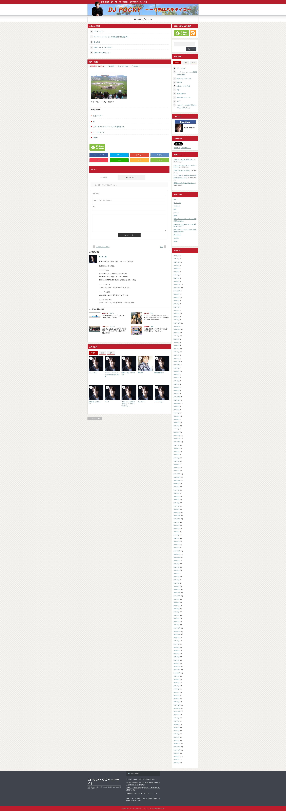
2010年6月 (177, 608)
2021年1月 (177, 255)
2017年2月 (177, 355)
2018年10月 (177, 291)
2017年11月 (177, 326)
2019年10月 (177, 262)
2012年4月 (177, 538)
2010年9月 (177, 599)
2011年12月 (177, 551)
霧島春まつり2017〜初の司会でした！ (184, 183)
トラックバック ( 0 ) (131, 177)
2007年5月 (177, 727)
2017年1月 (177, 358)
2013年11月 (177, 477)
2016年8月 (177, 371)
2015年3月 (177, 426)
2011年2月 (177, 583)
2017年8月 (177, 336)
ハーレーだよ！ (159, 402)
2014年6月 (177, 454)
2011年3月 (177, 580)
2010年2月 (177, 621)
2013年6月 (177, 493)
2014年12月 (177, 435)
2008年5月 (177, 689)
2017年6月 (177, 342)
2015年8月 (177, 409)
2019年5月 (177, 271)
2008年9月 (177, 676)
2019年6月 (177, 268)
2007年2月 (177, 737)
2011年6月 (177, 570)
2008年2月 (177, 698)
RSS (140, 160)
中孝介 (95, 137)
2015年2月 (177, 429)
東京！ (179, 90)
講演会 (175, 215)
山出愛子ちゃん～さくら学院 (182, 170)
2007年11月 (177, 708)
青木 (161, 247)
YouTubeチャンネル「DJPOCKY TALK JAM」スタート (141, 779)
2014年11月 (177, 438)
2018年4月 (177, 310)
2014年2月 (177, 467)
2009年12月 (177, 628)
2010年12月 (177, 589)
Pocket (99, 160)
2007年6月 (177, 724)
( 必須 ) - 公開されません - (102, 200)
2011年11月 (177, 554)
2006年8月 (177, 756)
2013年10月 (177, 480)
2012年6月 (177, 531)
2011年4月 (177, 576)
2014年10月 (177, 442)
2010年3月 (177, 618)
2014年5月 (177, 458)
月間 (110, 353)
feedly (160, 160)
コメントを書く (124, 66)
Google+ (140, 155)
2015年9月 (177, 406)
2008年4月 (177, 692)
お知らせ (111, 313)
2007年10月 (177, 711)
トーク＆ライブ (98, 132)
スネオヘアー (98, 116)
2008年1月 (177, 702)
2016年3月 (177, 387)
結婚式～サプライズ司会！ (103, 47)
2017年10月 (177, 329)
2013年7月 (177, 490)
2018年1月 (177, 320)
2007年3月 (177, 734)
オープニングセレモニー (102, 246)
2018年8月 (177, 297)
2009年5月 (177, 650)
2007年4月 (177, 730)
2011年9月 (177, 560)
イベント (112, 326)
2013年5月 (177, 496)
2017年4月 (177, 348)
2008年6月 (177, 686)
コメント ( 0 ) (103, 177)
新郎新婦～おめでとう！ (102, 52)
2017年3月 (177, 352)
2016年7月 (177, 374)
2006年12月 (177, 743)
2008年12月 (177, 666)
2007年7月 (177, 721)
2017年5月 (177, 345)
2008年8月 (177, 679)
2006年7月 (177, 759)
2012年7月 (177, 528)
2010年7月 (177, 605)
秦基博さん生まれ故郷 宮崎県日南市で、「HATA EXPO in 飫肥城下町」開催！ (114, 331)
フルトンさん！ (99, 31)
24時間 (93, 353)
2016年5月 (177, 381)
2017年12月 (177, 323)
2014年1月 (177, 470)
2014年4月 (177, 461)
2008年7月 (177, 682)
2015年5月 (177, 419)
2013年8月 (177, 486)
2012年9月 (177, 522)
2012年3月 (177, 541)
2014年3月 (177, 464)
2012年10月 (177, 519)
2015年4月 (177, 422)
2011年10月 (177, 557)
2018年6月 (177, 304)
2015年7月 (177, 413)
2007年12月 (177, 705)
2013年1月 (177, 509)
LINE (119, 160)
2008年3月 (177, 695)
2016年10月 (177, 364)
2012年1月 (177, 547)
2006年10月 (177, 750)
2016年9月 (177, 368)
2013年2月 (177, 506)
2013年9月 (177, 483)
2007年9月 (177, 714)
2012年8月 (177, 525)
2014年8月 (177, 448)
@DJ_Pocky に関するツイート (182, 148)
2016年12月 (177, 361)
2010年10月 (177, 596)
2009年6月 (177, 647)
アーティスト (177, 203)
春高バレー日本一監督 (183, 86)
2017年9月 (177, 332)
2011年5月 (177, 573)
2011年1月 (177, 586)
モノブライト (142, 402)
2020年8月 (177, 259)
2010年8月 (177, 602)
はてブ (160, 155)
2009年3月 (177, 657)
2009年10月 (177, 634)
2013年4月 (177, 499)
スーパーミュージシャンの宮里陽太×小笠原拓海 (110, 37)
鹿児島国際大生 (159, 373)
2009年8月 (177, 641)
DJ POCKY (137, 66)
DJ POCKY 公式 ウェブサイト (103, 781)
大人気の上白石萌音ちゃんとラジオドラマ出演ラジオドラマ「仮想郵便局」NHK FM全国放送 (156, 317)
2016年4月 (177, 384)
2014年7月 (177, 451)
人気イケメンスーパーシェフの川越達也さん (108, 127)
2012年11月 (177, 515)
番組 (151, 313)
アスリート (177, 206)
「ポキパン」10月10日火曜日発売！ (184, 159)
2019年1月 (177, 281)
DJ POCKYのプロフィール (143, 19)
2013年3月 (177, 503)
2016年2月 (177, 390)
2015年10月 (177, 403)
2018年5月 (177, 307)
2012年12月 (177, 512)
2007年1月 (177, 740)
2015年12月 (177, 397)
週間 (102, 353)
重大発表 (97, 42)
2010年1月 (177, 624)
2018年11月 (177, 287)
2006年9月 (177, 753)
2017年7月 (177, 339)
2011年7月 (177, 567)
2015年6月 (177, 416)
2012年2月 (177, 544)
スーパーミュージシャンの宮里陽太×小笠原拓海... (112, 375)
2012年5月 (177, 535)
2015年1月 (177, 432)
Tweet (120, 155)
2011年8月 (177, 564)
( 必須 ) (96, 193)
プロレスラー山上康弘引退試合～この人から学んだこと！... (128, 404)
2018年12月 (177, 284)
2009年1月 (177, 663)
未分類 (112, 66)
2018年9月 (177, 294)
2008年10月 (177, 673)
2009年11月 (177, 631)
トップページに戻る (94, 418)
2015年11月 (177, 400)
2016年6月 (177, 377)
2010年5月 (177, 612)
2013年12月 (177, 474)
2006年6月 (177, 762)
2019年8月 (177, 265)
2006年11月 (177, 746)
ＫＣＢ (107, 402)
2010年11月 (177, 592)
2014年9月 (177, 445)
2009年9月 (177, 637)
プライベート (177, 234)
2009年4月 (177, 653)
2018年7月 (177, 300)
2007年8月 (177, 718)
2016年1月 (177, 393)
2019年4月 (177, 275)
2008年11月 (177, 669)
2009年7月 (177, 644)
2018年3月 (177, 313)
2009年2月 (177, 660)
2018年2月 (177, 316)
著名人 (175, 199)
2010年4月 (177, 615)
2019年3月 (177, 278)
